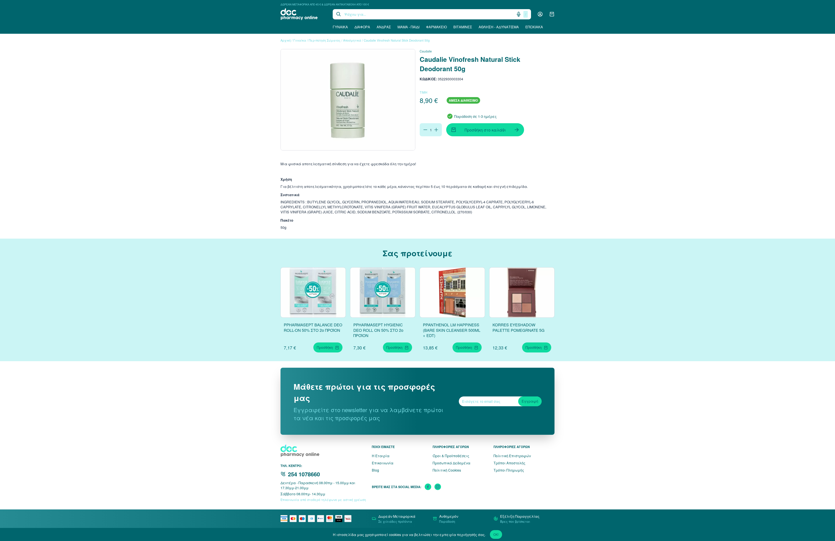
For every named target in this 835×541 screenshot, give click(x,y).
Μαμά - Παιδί (408, 26)
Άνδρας (384, 26)
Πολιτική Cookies (447, 470)
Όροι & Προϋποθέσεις (451, 455)
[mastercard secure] (330, 518)
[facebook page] (428, 487)
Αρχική (286, 40)
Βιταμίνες (462, 26)
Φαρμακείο (436, 26)
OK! (496, 534)
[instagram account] (437, 487)
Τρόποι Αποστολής (509, 462)
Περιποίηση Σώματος (325, 40)
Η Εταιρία (380, 455)
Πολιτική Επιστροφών (512, 455)
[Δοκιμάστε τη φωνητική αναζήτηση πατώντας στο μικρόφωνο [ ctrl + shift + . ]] (518, 14)
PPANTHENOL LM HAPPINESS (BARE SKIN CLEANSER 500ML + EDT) (451, 330)
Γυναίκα (340, 26)
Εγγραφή (530, 401)
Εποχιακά (534, 26)
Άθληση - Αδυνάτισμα (499, 26)
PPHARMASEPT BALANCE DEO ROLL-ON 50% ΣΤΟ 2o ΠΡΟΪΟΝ (313, 327)
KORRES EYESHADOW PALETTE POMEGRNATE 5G (518, 327)
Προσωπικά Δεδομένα (451, 462)
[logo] (303, 14)
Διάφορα (362, 26)
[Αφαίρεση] (425, 130)
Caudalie (426, 51)
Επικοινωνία (382, 462)
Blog (375, 470)
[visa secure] (339, 518)
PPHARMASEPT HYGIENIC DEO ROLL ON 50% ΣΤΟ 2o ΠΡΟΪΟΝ (378, 330)
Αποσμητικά (352, 40)
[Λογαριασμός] (540, 14)
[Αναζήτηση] (338, 14)
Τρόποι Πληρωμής (509, 470)
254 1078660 (304, 474)
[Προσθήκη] (436, 130)
